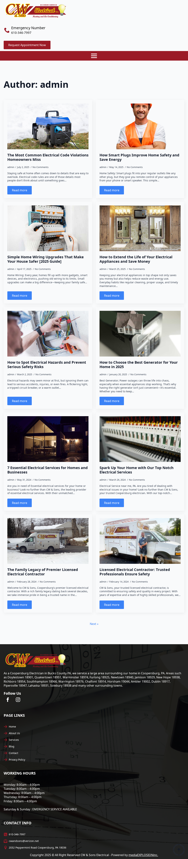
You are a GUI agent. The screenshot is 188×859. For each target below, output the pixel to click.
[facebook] (8, 700)
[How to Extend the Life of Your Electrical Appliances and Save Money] (140, 228)
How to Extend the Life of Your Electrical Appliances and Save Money (136, 259)
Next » (94, 624)
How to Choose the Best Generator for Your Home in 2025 (139, 364)
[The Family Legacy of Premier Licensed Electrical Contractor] (47, 541)
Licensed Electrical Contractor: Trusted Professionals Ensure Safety (135, 571)
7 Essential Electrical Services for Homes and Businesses (47, 470)
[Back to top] (178, 849)
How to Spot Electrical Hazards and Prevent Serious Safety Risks (46, 364)
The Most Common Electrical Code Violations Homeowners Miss (47, 157)
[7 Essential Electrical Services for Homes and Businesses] (47, 439)
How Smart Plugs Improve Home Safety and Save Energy (139, 157)
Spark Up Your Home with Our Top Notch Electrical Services (136, 470)
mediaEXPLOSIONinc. (143, 855)
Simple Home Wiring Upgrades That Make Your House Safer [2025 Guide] (45, 259)
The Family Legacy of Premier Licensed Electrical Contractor (42, 571)
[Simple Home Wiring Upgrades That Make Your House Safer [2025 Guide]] (47, 228)
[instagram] (18, 700)
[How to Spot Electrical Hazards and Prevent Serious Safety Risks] (47, 334)
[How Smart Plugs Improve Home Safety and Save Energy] (140, 126)
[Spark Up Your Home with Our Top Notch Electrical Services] (140, 439)
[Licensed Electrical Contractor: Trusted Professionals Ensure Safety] (140, 541)
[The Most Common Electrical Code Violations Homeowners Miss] (47, 126)
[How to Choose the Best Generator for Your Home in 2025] (140, 334)
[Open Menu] (94, 56)
